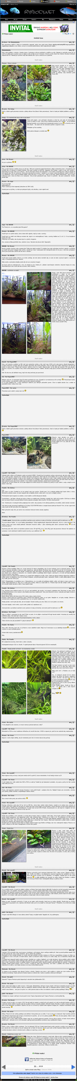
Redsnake (5, 969)
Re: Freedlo (12, 473)
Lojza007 (4, 473)
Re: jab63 (10, 977)
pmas (3, 159)
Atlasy (15, 19)
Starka (4, 639)
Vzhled (48, 1079)
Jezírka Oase (54, 1077)
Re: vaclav (13, 388)
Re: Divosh (12, 887)
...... (37, 1066)
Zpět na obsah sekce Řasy (32, 1069)
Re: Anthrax (11, 488)
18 (40, 1066)
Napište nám (40, 1079)
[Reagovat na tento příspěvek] (70, 42)
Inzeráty (34, 19)
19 (42, 1066)
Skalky (57, 1)
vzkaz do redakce (43, 1073)
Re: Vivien (11, 729)
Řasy (8, 22)
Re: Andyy (11, 109)
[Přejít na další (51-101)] (68, 34)
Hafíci (9, 1)
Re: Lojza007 (10, 773)
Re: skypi (10, 181)
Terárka (69, 1)
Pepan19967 (5, 388)
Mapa (45, 1079)
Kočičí (21, 1)
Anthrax (5, 516)
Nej (43, 19)
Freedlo (4, 488)
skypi (3, 224)
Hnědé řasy (14, 22)
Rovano (4, 181)
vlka (3, 787)
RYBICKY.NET (5, 4)
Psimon (4, 63)
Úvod (6, 19)
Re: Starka (11, 625)
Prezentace (52, 19)
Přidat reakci (8, 34)
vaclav (5, 109)
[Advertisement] (38, 208)
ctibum (5, 42)
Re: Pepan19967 (12, 362)
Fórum (61, 19)
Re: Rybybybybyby (14, 42)
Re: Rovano (10, 159)
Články (25, 19)
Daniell (4, 362)
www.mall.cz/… (6, 185)
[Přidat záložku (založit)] (1, 1080)
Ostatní (70, 19)
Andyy (4, 117)
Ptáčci (33, 1)
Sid (3, 377)
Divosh (4, 870)
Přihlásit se (73, 4)
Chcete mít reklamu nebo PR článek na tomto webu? (34, 1077)
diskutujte (59, 1073)
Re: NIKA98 (10, 166)
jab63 (3, 912)
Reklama (35, 1079)
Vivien (4, 722)
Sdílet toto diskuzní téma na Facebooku (41, 1058)
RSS (32, 1079)
